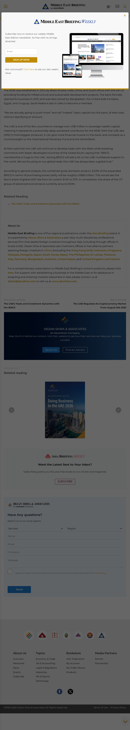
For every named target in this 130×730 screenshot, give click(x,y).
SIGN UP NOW (21, 59)
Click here (28, 69)
